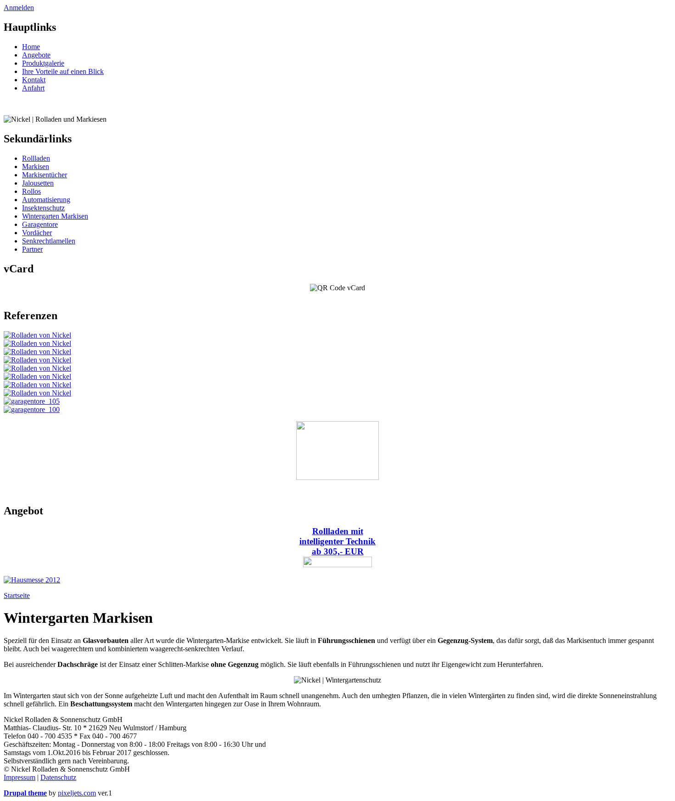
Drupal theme (25, 793)
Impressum (19, 777)
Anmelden (19, 7)
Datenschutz (58, 777)
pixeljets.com (77, 793)
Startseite (17, 595)
